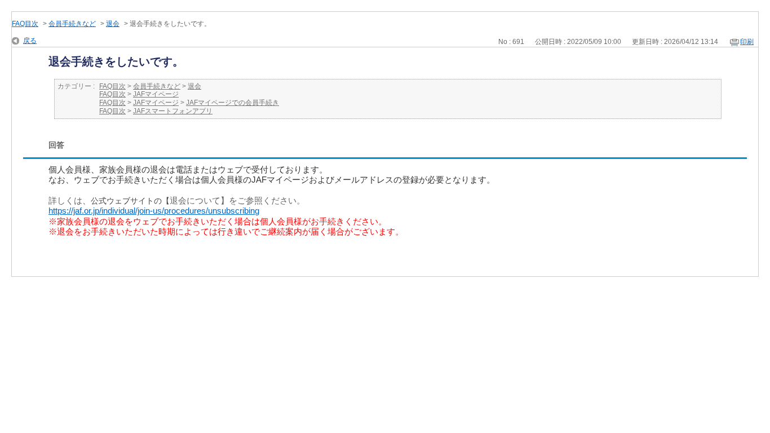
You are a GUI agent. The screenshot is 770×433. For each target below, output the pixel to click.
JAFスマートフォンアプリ (173, 111)
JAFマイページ (156, 94)
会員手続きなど (72, 24)
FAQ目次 (25, 24)
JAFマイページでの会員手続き (232, 103)
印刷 (747, 42)
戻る (30, 41)
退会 (113, 24)
